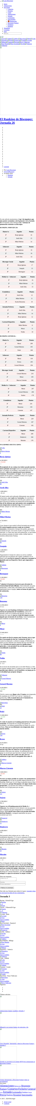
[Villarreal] (3, 45)
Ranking (10, 26)
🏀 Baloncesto (12, 21)
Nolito (2, 658)
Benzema (3, 601)
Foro (5, 31)
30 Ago (4, 945)
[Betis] (28, 39)
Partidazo (10, 25)
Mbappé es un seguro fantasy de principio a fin (14, 1027)
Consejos (10, 9)
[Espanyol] (16, 40)
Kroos (2, 739)
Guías (9, 12)
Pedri (2, 712)
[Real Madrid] (4, 44)
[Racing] (16, 42)
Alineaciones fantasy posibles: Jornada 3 (12, 1011)
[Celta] (33, 39)
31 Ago (4, 971)
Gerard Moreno (6, 684)
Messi (2, 629)
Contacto (6, 1103)
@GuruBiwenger (9, 171)
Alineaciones (8, 6)
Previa (3, 1094)
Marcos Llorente (6, 768)
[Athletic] (9, 39)
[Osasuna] (9, 42)
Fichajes (10, 11)
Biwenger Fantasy (13, 23)
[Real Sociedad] (14, 44)
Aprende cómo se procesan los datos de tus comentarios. (18, 892)
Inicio (5, 4)
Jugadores (7, 28)
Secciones (7, 7)
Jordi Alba (4, 488)
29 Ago (4, 918)
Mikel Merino (5, 517)
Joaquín (3, 546)
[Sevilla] (22, 44)
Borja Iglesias (5, 457)
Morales (3, 854)
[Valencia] (28, 44)
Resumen (17, 1095)
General (31, 1088)
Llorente (6, 167)
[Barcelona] (22, 39)
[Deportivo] (4, 40)
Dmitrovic (4, 827)
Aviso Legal (7, 1102)
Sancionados (11, 19)
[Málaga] (3, 42)
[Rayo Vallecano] (24, 42)
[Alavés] (3, 39)
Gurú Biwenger (11, 170)
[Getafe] (22, 40)
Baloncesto (17, 1086)
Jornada (10, 16)
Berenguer (4, 574)
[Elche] (10, 40)
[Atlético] (15, 39)
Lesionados (11, 18)
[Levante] (28, 40)
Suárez (2, 798)
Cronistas (7, 30)
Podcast (30, 1092)
